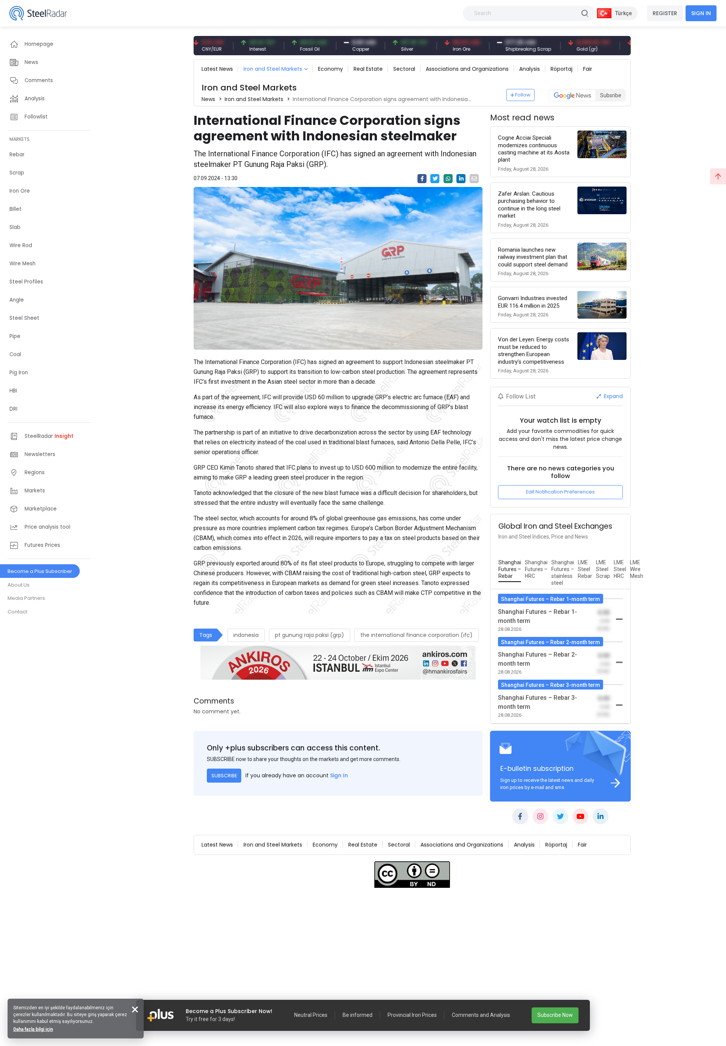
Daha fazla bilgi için (33, 1029)
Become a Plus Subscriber (40, 571)
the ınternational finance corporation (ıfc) (416, 635)
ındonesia (246, 635)
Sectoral (404, 69)
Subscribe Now (555, 1015)
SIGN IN (701, 13)
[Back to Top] (718, 176)
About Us (18, 584)
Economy (330, 69)
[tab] (509, 569)
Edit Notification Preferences (560, 491)
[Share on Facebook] (422, 178)
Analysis (529, 69)
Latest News (217, 69)
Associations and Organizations (467, 69)
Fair (587, 69)
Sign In (339, 775)
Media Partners (26, 598)
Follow (523, 94)
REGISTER (665, 13)
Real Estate (368, 69)
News (208, 99)
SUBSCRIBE (224, 775)
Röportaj (561, 69)
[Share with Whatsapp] (448, 178)
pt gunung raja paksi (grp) (309, 635)
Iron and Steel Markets (273, 69)
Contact (17, 611)
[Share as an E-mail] (474, 178)
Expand (612, 396)
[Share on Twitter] (434, 178)
